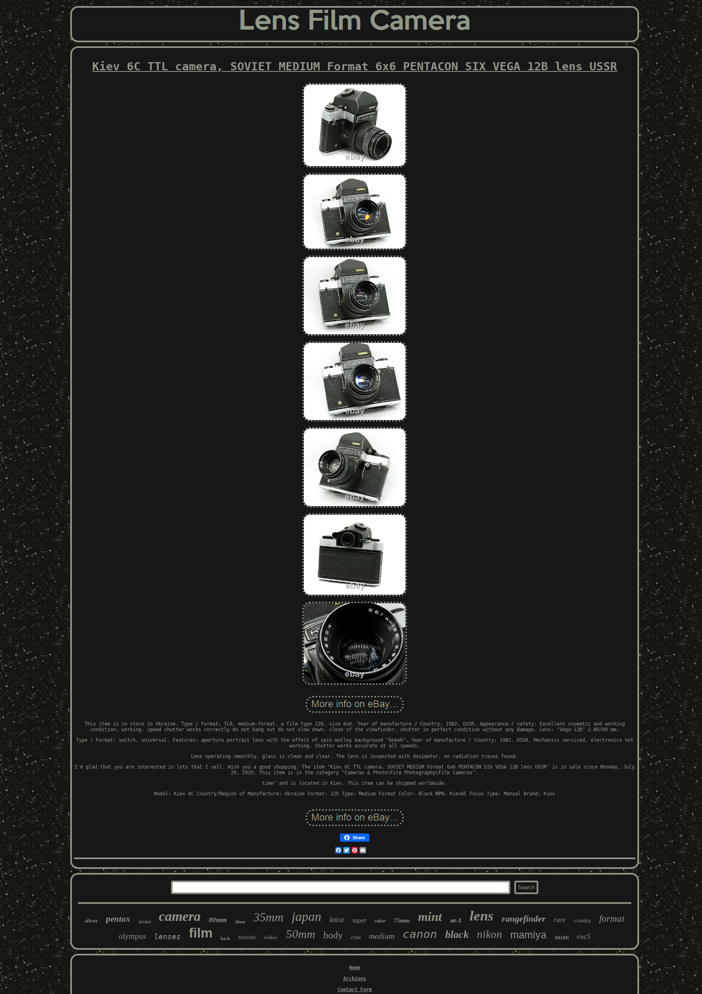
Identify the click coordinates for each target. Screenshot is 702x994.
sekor (380, 921)
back (225, 938)
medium (381, 935)
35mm (269, 917)
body (333, 935)
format (611, 919)
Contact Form (355, 989)
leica (336, 919)
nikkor (271, 937)
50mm (300, 933)
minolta (247, 937)
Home (354, 967)
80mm (218, 920)
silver (91, 921)
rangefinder (524, 919)
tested (145, 921)
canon (420, 934)
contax (582, 920)
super (359, 920)
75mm (402, 920)
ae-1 (456, 920)
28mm (240, 922)
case (356, 937)
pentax (118, 919)
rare (560, 920)
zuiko (562, 938)
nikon (489, 934)
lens (482, 916)
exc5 (583, 936)
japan (306, 916)
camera (180, 916)
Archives (354, 978)
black (457, 934)
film (200, 932)
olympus (132, 936)
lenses (167, 936)
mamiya (528, 934)
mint (430, 917)
